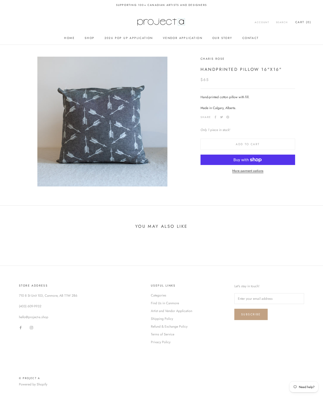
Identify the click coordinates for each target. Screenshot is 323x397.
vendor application (182, 38)
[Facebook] (215, 117)
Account (262, 22)
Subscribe (251, 314)
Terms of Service (162, 334)
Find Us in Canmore (165, 303)
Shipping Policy (162, 318)
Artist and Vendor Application (171, 310)
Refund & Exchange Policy (169, 326)
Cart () (303, 22)
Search (282, 22)
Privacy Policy (160, 342)
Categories (158, 295)
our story (222, 38)
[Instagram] (31, 327)
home (69, 38)
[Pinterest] (227, 117)
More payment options (247, 170)
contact (250, 38)
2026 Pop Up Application (129, 38)
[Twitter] (221, 117)
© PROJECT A (29, 378)
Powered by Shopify (33, 384)
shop (90, 38)
